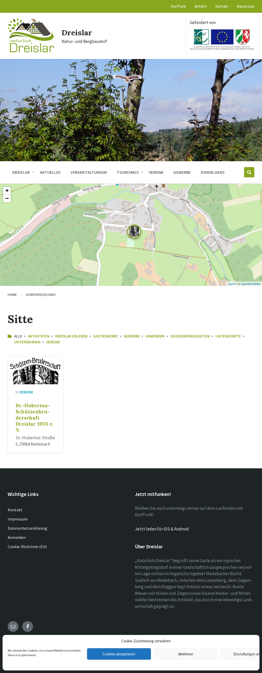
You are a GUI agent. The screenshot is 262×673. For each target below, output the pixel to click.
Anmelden (17, 537)
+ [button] (7, 190)
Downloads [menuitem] (213, 172)
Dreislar (77, 32)
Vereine (53, 342)
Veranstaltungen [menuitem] (89, 172)
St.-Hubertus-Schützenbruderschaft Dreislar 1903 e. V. (35, 417)
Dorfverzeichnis (41, 294)
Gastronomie (105, 336)
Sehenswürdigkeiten (190, 336)
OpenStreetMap (251, 284)
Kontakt (15, 509)
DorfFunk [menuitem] (178, 6)
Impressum (18, 518)
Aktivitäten (39, 336)
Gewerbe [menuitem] (182, 172)
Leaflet (231, 284)
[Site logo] (31, 51)
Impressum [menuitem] (245, 6)
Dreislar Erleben (71, 336)
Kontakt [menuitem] (221, 6)
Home (12, 294)
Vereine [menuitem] (156, 172)
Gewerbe (132, 336)
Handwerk (155, 336)
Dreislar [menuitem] (21, 172)
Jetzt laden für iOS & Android (162, 529)
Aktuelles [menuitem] (50, 172)
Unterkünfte (228, 336)
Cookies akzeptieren (119, 654)
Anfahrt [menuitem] (200, 6)
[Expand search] (249, 172)
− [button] (7, 198)
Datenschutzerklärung (27, 528)
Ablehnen (185, 654)
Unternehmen (27, 342)
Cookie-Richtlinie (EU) (27, 546)
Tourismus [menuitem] (128, 172)
